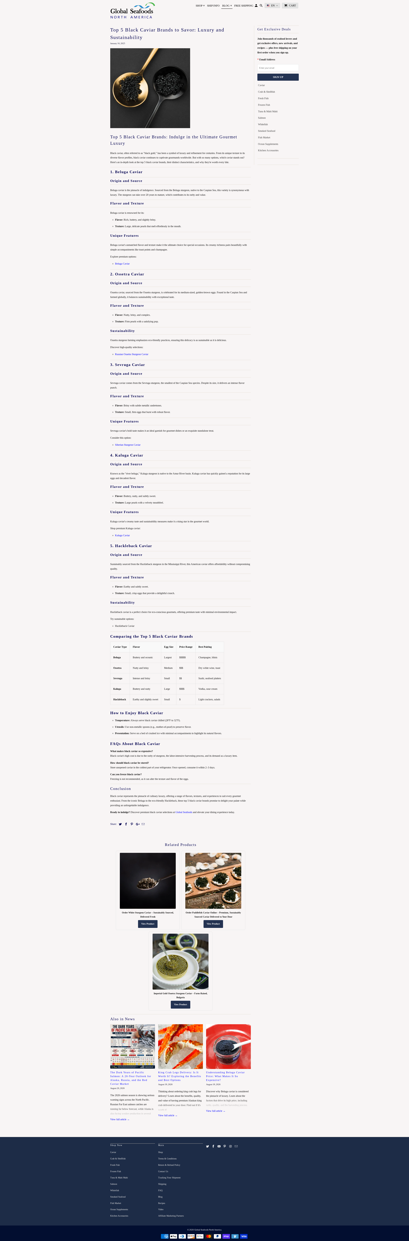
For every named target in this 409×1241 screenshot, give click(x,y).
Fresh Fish (263, 98)
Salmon (262, 117)
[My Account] (256, 6)
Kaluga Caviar (122, 535)
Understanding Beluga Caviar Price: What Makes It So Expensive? (225, 1076)
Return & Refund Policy (169, 1165)
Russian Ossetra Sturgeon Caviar (131, 354)
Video (160, 1209)
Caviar (261, 85)
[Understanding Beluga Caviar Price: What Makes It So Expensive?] (228, 1046)
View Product (147, 924)
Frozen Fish (264, 105)
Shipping (162, 1184)
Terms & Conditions (167, 1158)
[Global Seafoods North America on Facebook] (213, 1146)
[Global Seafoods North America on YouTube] (219, 1146)
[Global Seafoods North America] (132, 11)
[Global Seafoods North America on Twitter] (208, 1146)
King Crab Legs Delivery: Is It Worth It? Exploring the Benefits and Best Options (179, 1076)
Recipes (161, 1203)
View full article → (120, 1119)
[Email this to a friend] (142, 824)
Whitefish (263, 124)
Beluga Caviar (122, 263)
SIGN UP (278, 77)
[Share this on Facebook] (125, 824)
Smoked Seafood (266, 131)
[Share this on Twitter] (119, 824)
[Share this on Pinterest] (131, 824)
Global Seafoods (183, 812)
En (273, 5)
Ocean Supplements (268, 144)
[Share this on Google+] (136, 824)
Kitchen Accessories (268, 150)
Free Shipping (243, 5)
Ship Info (213, 5)
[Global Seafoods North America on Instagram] (230, 1146)
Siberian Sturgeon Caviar (127, 444)
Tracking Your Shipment (169, 1177)
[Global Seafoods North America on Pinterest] (225, 1146)
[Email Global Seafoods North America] (236, 1146)
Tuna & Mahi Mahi (268, 111)
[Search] (261, 6)
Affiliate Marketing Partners (171, 1216)
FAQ (160, 1190)
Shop (200, 5)
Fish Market (264, 137)
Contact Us (163, 1171)
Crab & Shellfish (266, 91)
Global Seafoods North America (207, 1230)
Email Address (267, 59)
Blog (227, 5)
